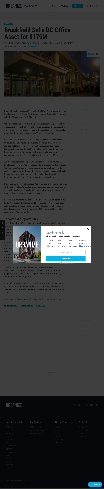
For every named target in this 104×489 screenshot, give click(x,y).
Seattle (83, 240)
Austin (51, 243)
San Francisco (73, 246)
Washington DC (86, 246)
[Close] (87, 229)
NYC (70, 243)
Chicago (51, 246)
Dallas (60, 240)
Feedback (96, 484)
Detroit (60, 243)
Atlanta (51, 240)
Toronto (83, 243)
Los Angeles (61, 246)
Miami (71, 240)
